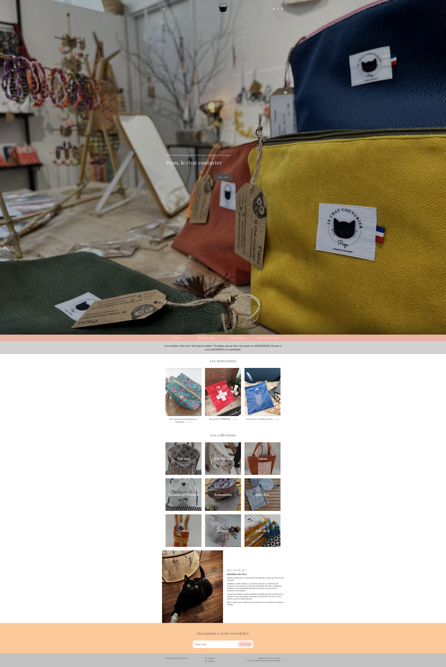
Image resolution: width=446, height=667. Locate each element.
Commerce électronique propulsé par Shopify (263, 660)
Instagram (211, 661)
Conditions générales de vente (177, 658)
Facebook (211, 658)
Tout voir (223, 177)
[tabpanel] (223, 167)
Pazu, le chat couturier (272, 658)
